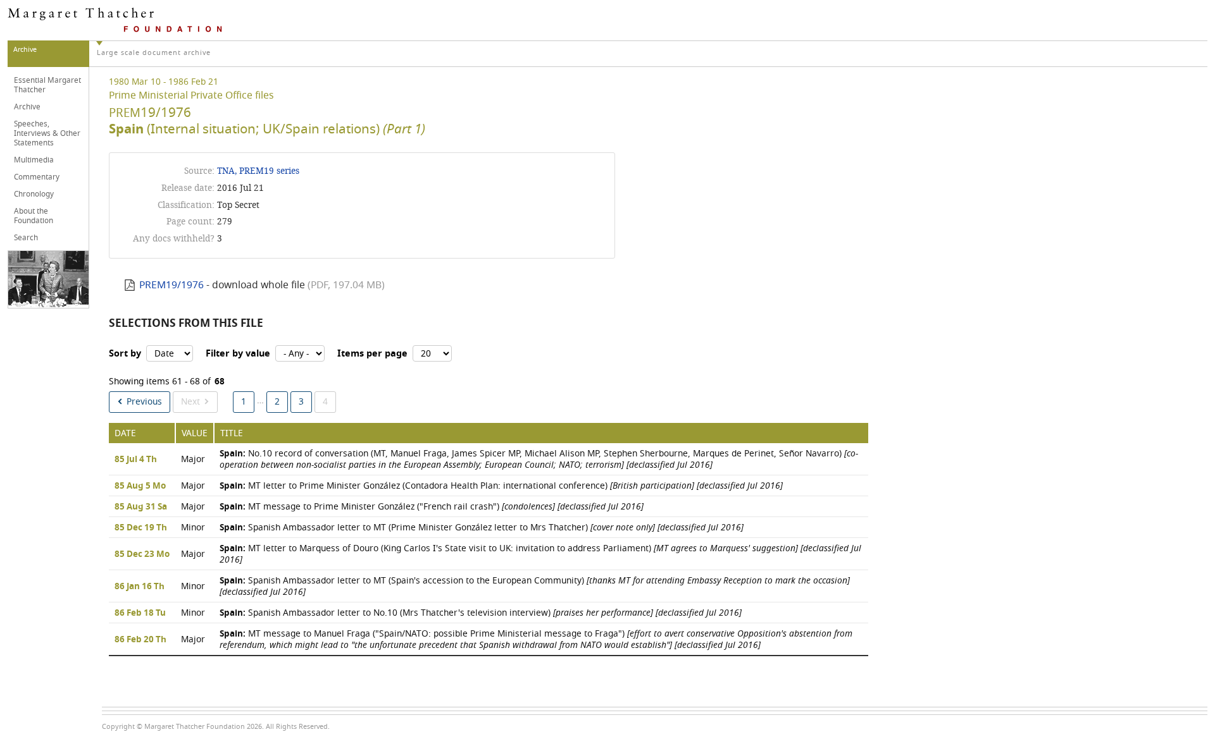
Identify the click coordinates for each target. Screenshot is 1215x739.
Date (125, 433)
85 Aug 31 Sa (141, 507)
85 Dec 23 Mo (142, 554)
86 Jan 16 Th (140, 586)
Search (26, 237)
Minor (193, 527)
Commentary (36, 177)
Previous (144, 401)
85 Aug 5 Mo (140, 486)
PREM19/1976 (171, 285)
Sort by (125, 353)
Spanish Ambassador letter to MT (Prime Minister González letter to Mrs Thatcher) (482, 527)
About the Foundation (33, 215)
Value (195, 433)
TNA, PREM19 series (258, 171)
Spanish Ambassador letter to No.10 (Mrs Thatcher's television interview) (481, 613)
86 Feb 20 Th (140, 639)
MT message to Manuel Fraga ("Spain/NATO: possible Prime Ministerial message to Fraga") (536, 639)
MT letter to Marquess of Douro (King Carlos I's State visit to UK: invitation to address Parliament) (540, 554)
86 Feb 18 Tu (140, 613)
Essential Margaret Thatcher (47, 85)
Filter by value (238, 353)
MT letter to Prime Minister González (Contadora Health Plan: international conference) (501, 485)
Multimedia (34, 160)
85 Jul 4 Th (136, 459)
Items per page (372, 353)
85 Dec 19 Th (141, 528)
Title (231, 433)
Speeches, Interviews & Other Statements (47, 133)
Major (193, 459)
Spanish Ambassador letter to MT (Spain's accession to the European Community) (535, 586)
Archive (27, 107)
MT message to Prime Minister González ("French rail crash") (432, 506)
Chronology (34, 194)
